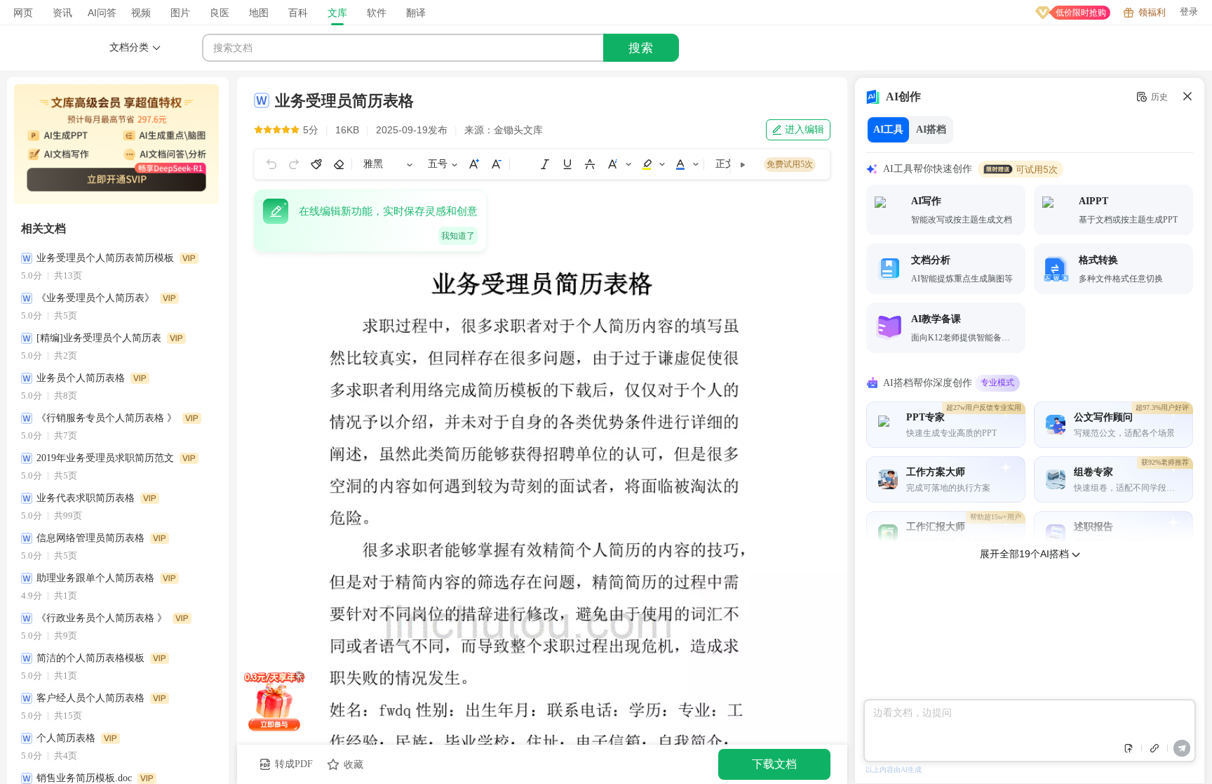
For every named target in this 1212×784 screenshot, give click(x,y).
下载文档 (774, 764)
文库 (337, 12)
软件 (376, 12)
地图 (259, 12)
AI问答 (102, 12)
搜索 (641, 48)
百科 (298, 12)
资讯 (62, 12)
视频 (141, 12)
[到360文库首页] (63, 48)
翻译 (416, 12)
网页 (23, 12)
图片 (180, 12)
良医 (219, 12)
